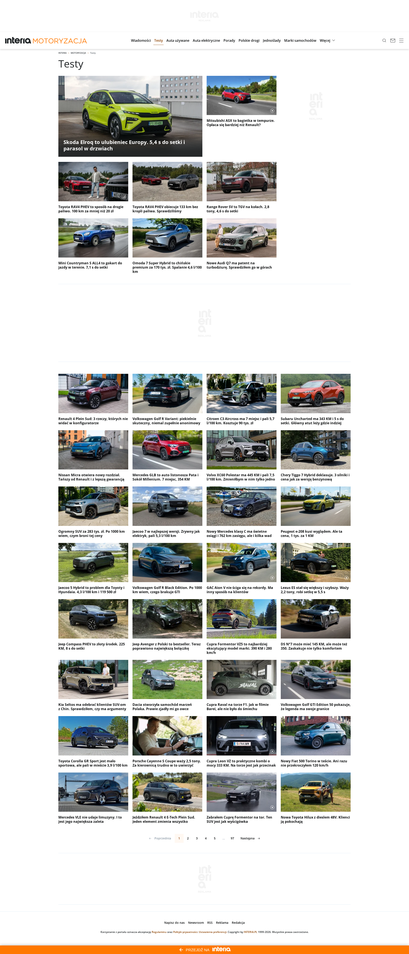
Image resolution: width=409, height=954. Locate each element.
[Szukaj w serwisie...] (384, 40)
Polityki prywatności (185, 932)
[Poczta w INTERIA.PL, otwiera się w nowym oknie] (393, 40)
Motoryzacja (78, 52)
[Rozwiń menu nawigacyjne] (401, 40)
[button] (141, 40)
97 (232, 838)
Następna (248, 838)
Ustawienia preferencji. (213, 932)
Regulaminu (159, 932)
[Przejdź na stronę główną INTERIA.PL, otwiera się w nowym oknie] (18, 40)
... (223, 838)
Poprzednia (162, 838)
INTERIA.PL (250, 932)
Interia (62, 52)
